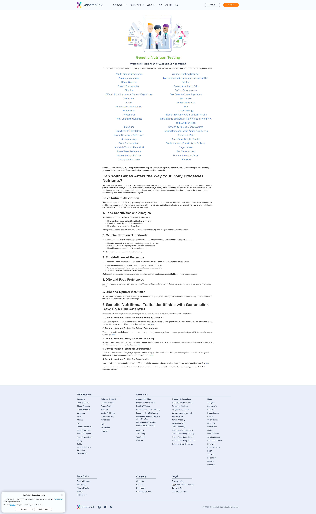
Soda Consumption (129, 143)
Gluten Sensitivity (186, 102)
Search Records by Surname (183, 440)
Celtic (79, 444)
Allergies (210, 402)
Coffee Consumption (186, 90)
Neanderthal (82, 453)
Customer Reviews (143, 491)
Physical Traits (83, 488)
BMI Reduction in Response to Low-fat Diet (185, 77)
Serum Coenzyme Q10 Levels (129, 134)
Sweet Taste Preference (129, 151)
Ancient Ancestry (84, 430)
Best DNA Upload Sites (145, 402)
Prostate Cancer (213, 447)
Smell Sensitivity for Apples (185, 139)
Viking (79, 440)
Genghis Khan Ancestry (181, 409)
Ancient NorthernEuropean (84, 448)
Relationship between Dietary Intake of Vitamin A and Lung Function (185, 120)
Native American (83, 409)
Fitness (210, 430)
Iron (186, 106)
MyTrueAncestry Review (146, 422)
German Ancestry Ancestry (182, 413)
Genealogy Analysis (180, 406)
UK (78, 423)
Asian (79, 416)
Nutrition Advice (107, 402)
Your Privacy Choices (184, 484)
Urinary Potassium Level (185, 155)
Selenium (129, 126)
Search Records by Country (183, 433)
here (152, 324)
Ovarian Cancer (213, 437)
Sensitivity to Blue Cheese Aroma (185, 126)
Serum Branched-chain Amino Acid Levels (186, 130)
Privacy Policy (177, 481)
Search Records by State (182, 437)
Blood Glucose (129, 82)
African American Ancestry (182, 430)
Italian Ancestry (178, 423)
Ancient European (84, 433)
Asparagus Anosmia (129, 77)
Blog (149, 5)
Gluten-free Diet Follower (129, 106)
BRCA (209, 451)
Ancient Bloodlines (84, 437)
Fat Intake (129, 98)
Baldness (211, 409)
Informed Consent (179, 491)
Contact (139, 484)
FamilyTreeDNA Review (145, 426)
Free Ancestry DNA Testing (147, 413)
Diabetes (211, 465)
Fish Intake (185, 98)
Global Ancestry (83, 406)
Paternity (211, 444)
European (81, 413)
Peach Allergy (186, 110)
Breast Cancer (213, 413)
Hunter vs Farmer (84, 427)
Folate (129, 102)
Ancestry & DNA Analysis (182, 402)
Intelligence (82, 495)
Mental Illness (213, 433)
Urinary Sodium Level (129, 159)
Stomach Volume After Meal (129, 147)
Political (104, 431)
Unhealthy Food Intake (129, 155)
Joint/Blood (105, 420)
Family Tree (212, 427)
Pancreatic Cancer (214, 440)
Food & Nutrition (83, 481)
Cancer (210, 416)
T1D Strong (140, 433)
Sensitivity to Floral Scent (129, 130)
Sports (79, 491)
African (80, 420)
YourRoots (140, 437)
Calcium (186, 82)
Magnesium (129, 110)
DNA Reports (119, 5)
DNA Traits (136, 5)
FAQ (176, 5)
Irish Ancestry (177, 416)
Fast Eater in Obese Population (186, 94)
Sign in (212, 5)
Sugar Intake (185, 147)
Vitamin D (186, 159)
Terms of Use (177, 488)
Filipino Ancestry (178, 427)
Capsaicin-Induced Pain (185, 86)
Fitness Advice (106, 406)
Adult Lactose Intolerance (129, 73)
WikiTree (139, 440)
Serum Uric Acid (186, 134)
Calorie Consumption (129, 86)
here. (140, 345)
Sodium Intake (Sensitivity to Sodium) (186, 143)
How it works (164, 5)
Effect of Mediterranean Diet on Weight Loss (129, 94)
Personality (105, 428)
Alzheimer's (212, 406)
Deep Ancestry (83, 402)
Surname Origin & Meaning (182, 444)
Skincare (104, 409)
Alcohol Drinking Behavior (185, 73)
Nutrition (210, 461)
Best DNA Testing (143, 406)
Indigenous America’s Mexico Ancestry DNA (148, 417)
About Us (140, 481)
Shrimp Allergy (129, 139)
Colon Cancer (212, 420)
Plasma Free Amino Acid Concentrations (186, 114)
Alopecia (210, 454)
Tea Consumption (186, 151)
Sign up (231, 5)
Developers (141, 488)
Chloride (129, 90)
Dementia (211, 423)
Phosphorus (129, 114)
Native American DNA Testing (148, 409)
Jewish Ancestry (178, 420)
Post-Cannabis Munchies (129, 118)
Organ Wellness (107, 416)
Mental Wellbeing (108, 413)
